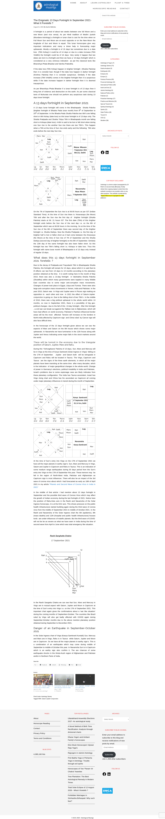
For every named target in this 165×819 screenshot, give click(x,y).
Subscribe (106, 45)
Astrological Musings (47, 6)
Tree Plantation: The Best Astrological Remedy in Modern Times (81, 779)
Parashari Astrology (106, 98)
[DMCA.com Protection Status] (106, 170)
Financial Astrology (106, 82)
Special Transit (105, 104)
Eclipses (103, 74)
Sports (102, 109)
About (36, 718)
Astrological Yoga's (106, 63)
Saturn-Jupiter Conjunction (50, 698)
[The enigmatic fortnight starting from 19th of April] (85, 679)
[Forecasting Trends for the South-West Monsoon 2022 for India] (64, 679)
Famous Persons (106, 79)
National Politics (106, 93)
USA (102, 117)
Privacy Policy (39, 733)
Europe (103, 76)
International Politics (107, 85)
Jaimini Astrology (106, 90)
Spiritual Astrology (106, 106)
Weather (103, 120)
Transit (103, 115)
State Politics (105, 112)
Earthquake (104, 71)
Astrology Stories (46, 696)
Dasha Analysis (105, 68)
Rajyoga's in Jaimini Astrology (80, 753)
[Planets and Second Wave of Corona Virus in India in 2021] (43, 679)
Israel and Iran (105, 87)
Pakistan (103, 96)
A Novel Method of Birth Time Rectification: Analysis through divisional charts (80, 729)
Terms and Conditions (42, 738)
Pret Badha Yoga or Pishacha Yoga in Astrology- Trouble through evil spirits (80, 761)
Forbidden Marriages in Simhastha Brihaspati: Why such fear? (81, 798)
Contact (37, 728)
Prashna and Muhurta (107, 101)
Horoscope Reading (42, 723)
